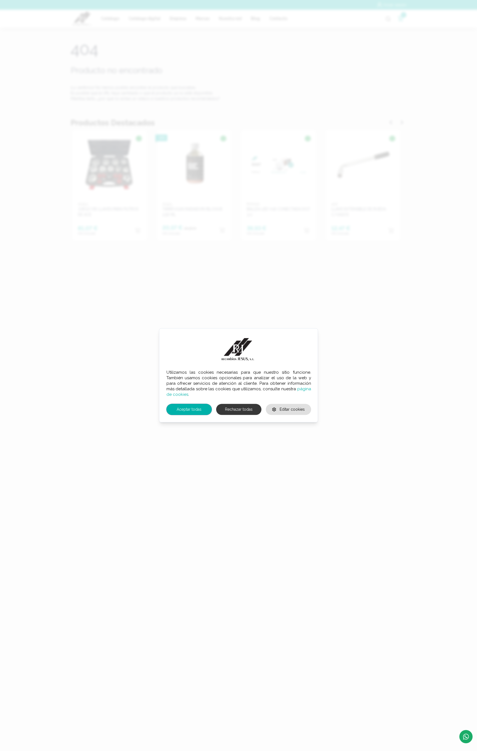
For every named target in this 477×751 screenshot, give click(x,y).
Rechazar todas (239, 409)
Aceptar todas (189, 409)
